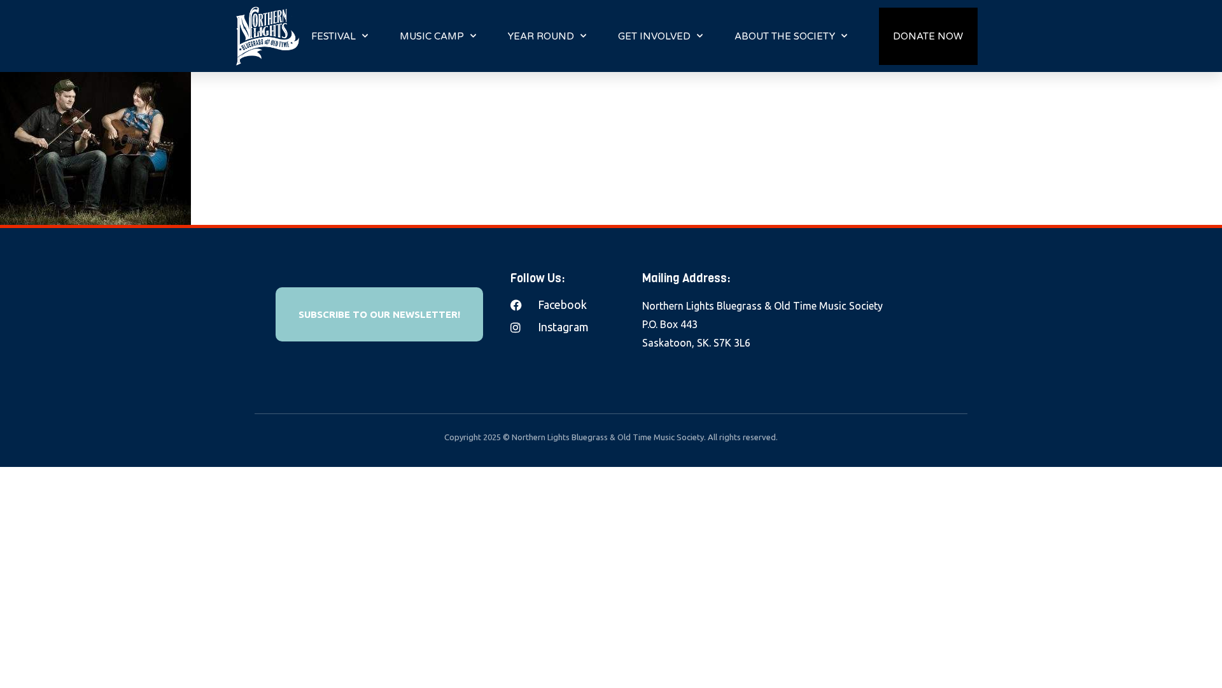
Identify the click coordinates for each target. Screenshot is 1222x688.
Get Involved (654, 36)
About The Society (784, 36)
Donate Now (928, 36)
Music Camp (432, 36)
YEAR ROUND (541, 36)
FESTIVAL (333, 36)
